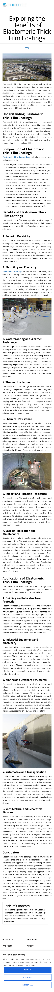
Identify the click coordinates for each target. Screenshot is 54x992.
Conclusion (9, 921)
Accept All (27, 970)
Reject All (27, 985)
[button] (50, 5)
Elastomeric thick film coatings (16, 157)
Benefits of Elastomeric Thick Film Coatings (23, 915)
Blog (27, 47)
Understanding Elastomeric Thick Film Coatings (25, 909)
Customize (28, 977)
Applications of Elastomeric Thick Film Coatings (25, 918)
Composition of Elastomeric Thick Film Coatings (25, 912)
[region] (27, 971)
